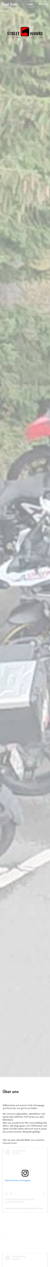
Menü (43, 4)
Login (29, 4)
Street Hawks (9, 4)
